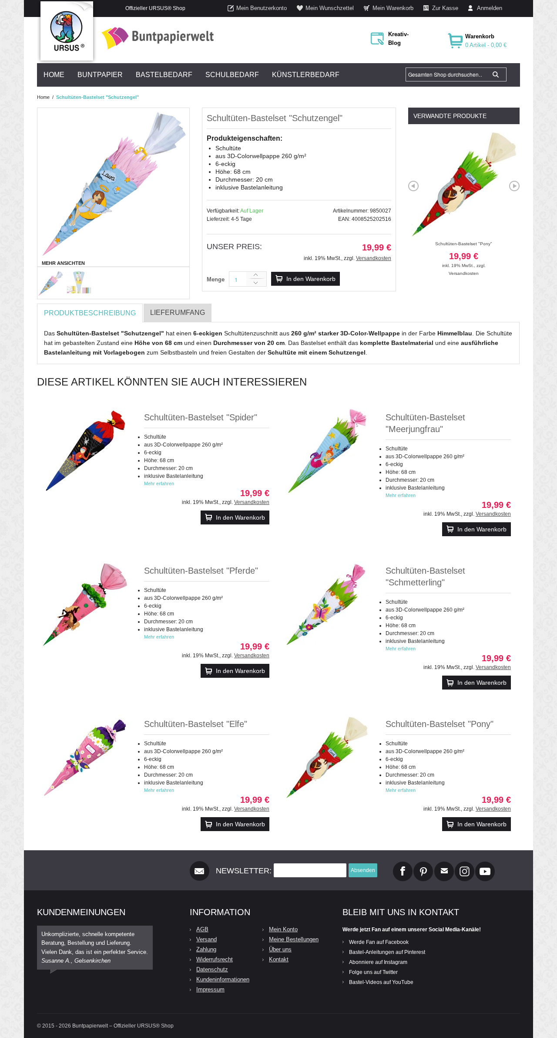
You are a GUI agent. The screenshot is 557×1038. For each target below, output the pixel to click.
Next (514, 186)
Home (43, 97)
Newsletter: (244, 870)
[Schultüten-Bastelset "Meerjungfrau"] (326, 450)
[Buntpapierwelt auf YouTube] (485, 865)
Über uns (280, 949)
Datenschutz (212, 969)
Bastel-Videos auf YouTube (381, 982)
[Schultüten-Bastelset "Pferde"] (85, 604)
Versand (206, 939)
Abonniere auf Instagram (378, 962)
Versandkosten (373, 258)
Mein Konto (283, 929)
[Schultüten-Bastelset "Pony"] (326, 757)
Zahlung (206, 949)
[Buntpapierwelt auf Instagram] (464, 865)
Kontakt (279, 959)
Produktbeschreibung (90, 313)
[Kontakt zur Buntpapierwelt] (444, 865)
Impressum (210, 989)
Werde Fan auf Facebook (379, 942)
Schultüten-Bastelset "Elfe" (195, 724)
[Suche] (495, 74)
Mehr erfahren (159, 483)
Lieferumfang (177, 312)
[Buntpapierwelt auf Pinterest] (423, 865)
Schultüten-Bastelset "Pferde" (201, 570)
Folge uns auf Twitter (373, 972)
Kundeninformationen (222, 979)
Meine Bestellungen (294, 939)
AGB (202, 929)
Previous (413, 186)
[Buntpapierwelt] (155, 38)
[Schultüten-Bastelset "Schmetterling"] (326, 604)
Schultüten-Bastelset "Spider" (200, 417)
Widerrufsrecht (214, 959)
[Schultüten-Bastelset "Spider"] (85, 450)
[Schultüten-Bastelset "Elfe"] (85, 757)
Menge (216, 279)
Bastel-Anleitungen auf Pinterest (387, 952)
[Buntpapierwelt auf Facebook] (403, 865)
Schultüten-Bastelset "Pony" (463, 254)
